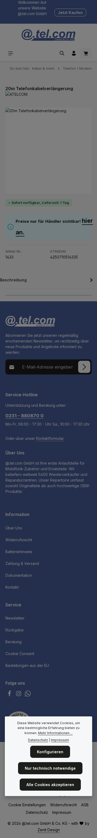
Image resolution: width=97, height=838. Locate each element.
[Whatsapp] (28, 695)
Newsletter (15, 618)
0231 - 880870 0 (24, 415)
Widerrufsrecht (18, 540)
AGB (85, 804)
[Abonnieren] (84, 367)
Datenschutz (37, 812)
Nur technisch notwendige (50, 768)
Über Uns (13, 528)
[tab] (47, 281)
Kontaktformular (50, 438)
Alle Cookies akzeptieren (50, 784)
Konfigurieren (50, 751)
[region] (48, 151)
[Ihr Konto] (73, 53)
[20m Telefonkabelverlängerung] (48, 151)
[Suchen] (62, 53)
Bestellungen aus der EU (27, 665)
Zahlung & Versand (22, 563)
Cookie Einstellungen (27, 804)
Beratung (13, 641)
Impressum (61, 812)
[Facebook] (9, 695)
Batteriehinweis (18, 551)
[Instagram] (19, 695)
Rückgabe (14, 630)
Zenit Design (48, 830)
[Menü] (10, 53)
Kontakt (12, 587)
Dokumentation (18, 575)
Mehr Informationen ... (55, 733)
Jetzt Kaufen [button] (70, 12)
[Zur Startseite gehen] (48, 35)
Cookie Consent (19, 653)
